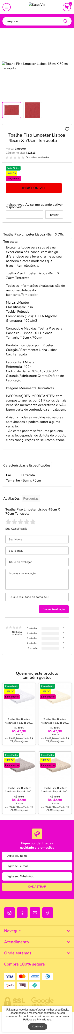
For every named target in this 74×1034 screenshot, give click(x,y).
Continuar (37, 1026)
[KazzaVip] (37, 7)
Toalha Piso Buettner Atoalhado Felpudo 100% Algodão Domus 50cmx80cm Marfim (55, 724)
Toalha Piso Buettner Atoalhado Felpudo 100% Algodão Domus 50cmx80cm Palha (55, 793)
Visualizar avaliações (37, 157)
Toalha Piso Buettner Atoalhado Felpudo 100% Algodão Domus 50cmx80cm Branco (19, 724)
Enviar (54, 215)
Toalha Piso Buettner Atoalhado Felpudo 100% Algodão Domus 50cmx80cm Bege (19, 793)
